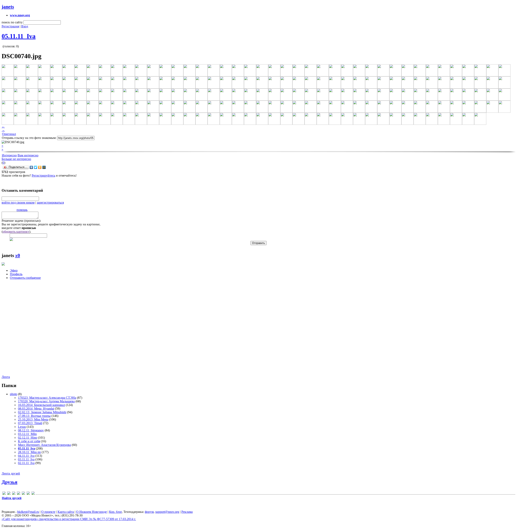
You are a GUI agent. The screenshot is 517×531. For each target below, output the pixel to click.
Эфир (14, 270)
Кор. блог (115, 511)
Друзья (9, 482)
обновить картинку (16, 231)
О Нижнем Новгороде (91, 511)
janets (8, 6)
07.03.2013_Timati (30, 423)
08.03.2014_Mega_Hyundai (36, 408)
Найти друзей (11, 498)
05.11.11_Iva (19, 36)
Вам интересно (28, 155)
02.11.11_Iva (26, 463)
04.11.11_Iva (26, 455)
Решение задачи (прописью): (21, 220)
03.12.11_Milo (27, 434)
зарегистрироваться (50, 202)
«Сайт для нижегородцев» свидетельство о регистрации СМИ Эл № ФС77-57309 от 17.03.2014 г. (69, 519)
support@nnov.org (167, 511)
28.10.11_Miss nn (29, 452)
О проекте (48, 511)
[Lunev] (18, 494)
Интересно (9, 155)
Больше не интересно (16, 159)
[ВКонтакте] (31, 167)
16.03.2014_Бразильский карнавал (41, 405)
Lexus (22, 426)
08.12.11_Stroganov (31, 430)
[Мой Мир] (44, 167)
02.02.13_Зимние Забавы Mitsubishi (42, 412)
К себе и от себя (29, 441)
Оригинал (9, 134)
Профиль (16, 274)
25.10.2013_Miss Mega (33, 419)
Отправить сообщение (25, 277)
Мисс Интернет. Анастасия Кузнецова (44, 445)
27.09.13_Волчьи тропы (34, 416)
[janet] (14, 494)
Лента (6, 377)
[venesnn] (28, 494)
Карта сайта (66, 511)
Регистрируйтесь (43, 175)
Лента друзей (11, 473)
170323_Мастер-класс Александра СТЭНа (47, 397)
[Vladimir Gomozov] (33, 494)
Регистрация (10, 26)
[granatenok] (9, 494)
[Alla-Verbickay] (4, 494)
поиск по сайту (12, 22)
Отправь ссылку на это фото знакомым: (29, 138)
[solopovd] (23, 494)
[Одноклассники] (40, 167)
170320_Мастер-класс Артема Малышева (46, 401)
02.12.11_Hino (27, 437)
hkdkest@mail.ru (28, 511)
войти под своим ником (18, 202)
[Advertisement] (26, 330)
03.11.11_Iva (26, 459)
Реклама (187, 511)
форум (149, 511)
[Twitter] (36, 167)
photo (13, 394)
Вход (24, 26)
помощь (22, 209)
